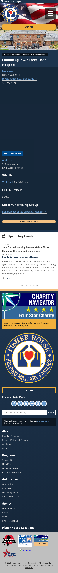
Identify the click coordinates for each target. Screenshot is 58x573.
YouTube (26, 403)
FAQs (4, 448)
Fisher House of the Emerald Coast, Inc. (23, 211)
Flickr (32, 403)
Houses (25, 54)
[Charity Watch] (9, 540)
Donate (29, 27)
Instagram (38, 403)
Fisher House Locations (18, 527)
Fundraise (6, 488)
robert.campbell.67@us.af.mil (18, 78)
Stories (7, 503)
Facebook (14, 403)
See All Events (29, 285)
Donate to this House (29, 221)
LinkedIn (44, 403)
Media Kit (6, 516)
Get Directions (12, 153)
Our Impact (7, 444)
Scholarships (8, 460)
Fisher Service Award (12, 472)
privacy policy (43, 420)
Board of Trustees (10, 435)
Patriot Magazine (10, 520)
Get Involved (10, 479)
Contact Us (45, 565)
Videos (5, 512)
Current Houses (38, 54)
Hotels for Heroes (10, 468)
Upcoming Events (10, 492)
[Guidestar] (25, 550)
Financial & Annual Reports (15, 440)
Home (6, 54)
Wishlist (6, 182)
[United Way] (25, 540)
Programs (16, 54)
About (6, 431)
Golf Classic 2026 (10, 496)
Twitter (20, 403)
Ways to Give (8, 484)
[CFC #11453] (9, 553)
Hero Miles (7, 464)
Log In (18, 1)
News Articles (8, 508)
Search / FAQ (9, 1)
